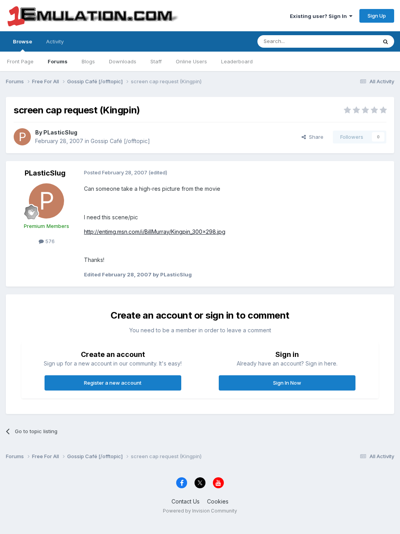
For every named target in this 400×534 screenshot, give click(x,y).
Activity (55, 41)
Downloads (122, 61)
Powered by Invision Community (200, 511)
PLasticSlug (60, 132)
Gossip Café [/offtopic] (120, 141)
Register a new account (112, 383)
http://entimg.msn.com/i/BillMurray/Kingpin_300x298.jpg (154, 231)
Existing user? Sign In (319, 16)
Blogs (88, 61)
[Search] (385, 41)
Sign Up (377, 16)
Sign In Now (287, 383)
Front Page (20, 61)
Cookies (218, 501)
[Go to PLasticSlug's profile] (22, 136)
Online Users (191, 61)
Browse (22, 41)
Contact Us (185, 501)
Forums (58, 61)
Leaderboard (237, 61)
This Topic (354, 41)
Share (314, 137)
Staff (156, 61)
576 (49, 241)
